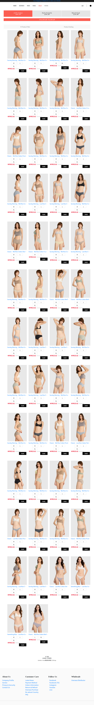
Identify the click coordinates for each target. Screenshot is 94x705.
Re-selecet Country (31, 692)
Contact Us (6, 687)
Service (4, 683)
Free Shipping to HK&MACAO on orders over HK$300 (47, 1)
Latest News (29, 680)
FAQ (26, 694)
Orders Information (32, 685)
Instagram (52, 685)
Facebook (52, 680)
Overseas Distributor (78, 680)
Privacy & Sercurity (8, 685)
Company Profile (8, 680)
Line (50, 690)
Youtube (52, 687)
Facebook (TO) (54, 683)
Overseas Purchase (31, 690)
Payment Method (31, 683)
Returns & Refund (31, 687)
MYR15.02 (11, 68)
